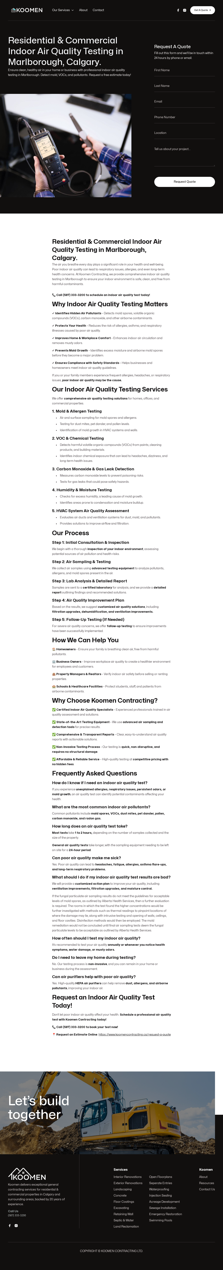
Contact (98, 10)
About (83, 10)
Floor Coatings (124, 1201)
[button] (63, 10)
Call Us (190, 1108)
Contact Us (207, 1189)
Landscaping (123, 1189)
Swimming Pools (160, 1220)
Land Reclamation (126, 1226)
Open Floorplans (160, 1177)
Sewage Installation (162, 1208)
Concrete (120, 1195)
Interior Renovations (128, 1177)
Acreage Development (164, 1201)
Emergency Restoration (165, 1214)
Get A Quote (202, 10)
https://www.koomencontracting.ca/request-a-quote (135, 1034)
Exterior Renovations (128, 1183)
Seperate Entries (160, 1183)
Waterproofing (159, 1189)
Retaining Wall (123, 1214)
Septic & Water (124, 1220)
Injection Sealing (160, 1195)
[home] (27, 10)
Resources (206, 1183)
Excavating (121, 1208)
